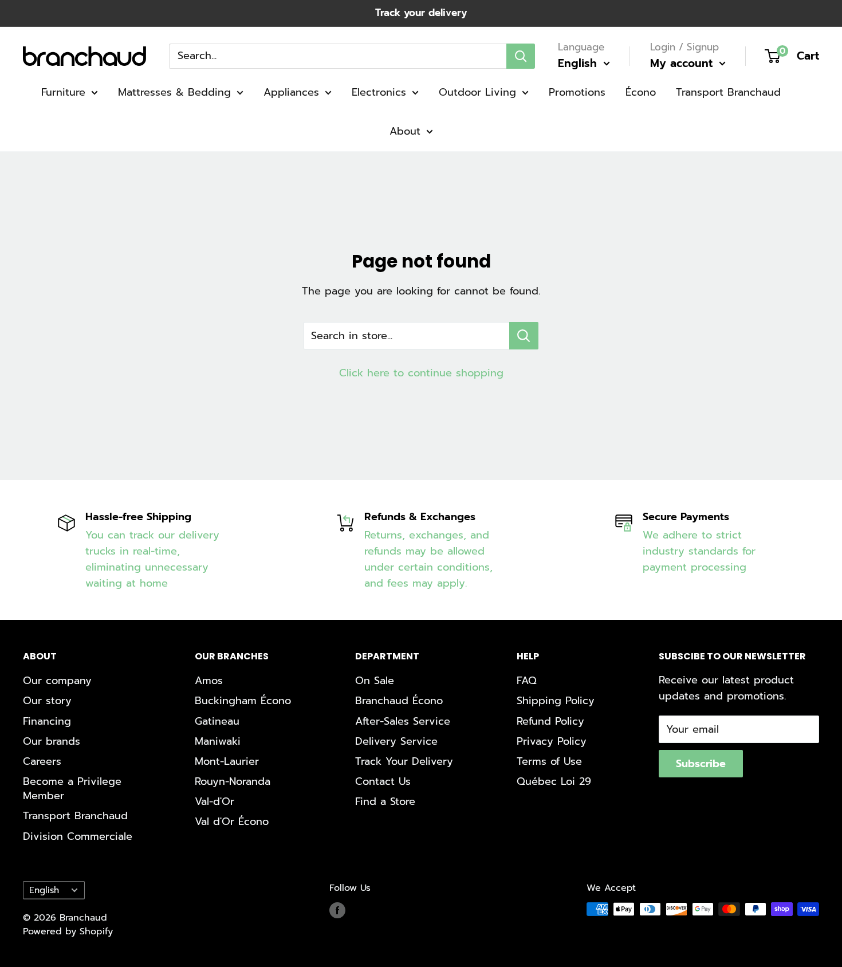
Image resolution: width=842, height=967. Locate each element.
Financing (47, 721)
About (404, 131)
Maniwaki (218, 741)
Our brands (51, 741)
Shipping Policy (556, 701)
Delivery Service (396, 741)
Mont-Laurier (227, 761)
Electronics (379, 92)
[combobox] (337, 55)
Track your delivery (421, 12)
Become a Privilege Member (72, 788)
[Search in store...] (523, 335)
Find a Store (385, 801)
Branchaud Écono (399, 701)
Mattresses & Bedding (174, 92)
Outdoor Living (477, 92)
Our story (47, 701)
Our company (57, 681)
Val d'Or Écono (232, 821)
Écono (640, 92)
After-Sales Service (402, 721)
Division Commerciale (77, 836)
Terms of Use (549, 761)
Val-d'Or (214, 801)
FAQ (527, 681)
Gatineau (217, 721)
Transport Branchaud (728, 92)
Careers (42, 761)
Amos (209, 681)
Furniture (63, 92)
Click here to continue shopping (421, 373)
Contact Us (383, 781)
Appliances (291, 92)
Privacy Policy (552, 741)
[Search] (520, 55)
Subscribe (701, 764)
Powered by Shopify (68, 931)
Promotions (577, 92)
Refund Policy (550, 721)
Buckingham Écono (243, 701)
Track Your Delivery (404, 761)
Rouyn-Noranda (232, 781)
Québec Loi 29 (554, 781)
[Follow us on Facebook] (337, 910)
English (44, 890)
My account (683, 63)
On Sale (374, 681)
